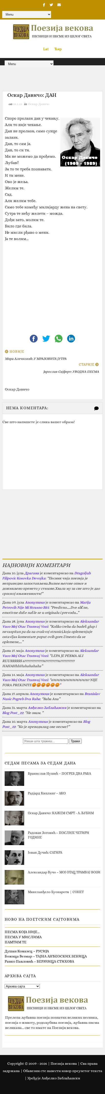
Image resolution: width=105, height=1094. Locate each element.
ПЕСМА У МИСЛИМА (23, 937)
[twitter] (51, 5)
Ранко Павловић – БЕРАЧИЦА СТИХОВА (39, 961)
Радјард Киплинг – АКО (47, 793)
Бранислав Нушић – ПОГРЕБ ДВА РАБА (59, 773)
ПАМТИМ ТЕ (15, 942)
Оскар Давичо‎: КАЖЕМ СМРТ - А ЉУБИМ (61, 813)
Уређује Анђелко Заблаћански (53, 1078)
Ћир (58, 49)
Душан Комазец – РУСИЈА (27, 951)
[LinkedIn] (71, 338)
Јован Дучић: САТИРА (45, 852)
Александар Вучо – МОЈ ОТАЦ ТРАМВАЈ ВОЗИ (64, 872)
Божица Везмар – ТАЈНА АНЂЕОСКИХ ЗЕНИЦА (46, 956)
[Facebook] (34, 338)
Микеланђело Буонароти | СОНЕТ (56, 892)
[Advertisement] (52, 284)
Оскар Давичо (38, 104)
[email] (59, 5)
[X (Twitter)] (46, 338)
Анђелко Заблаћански (47, 707)
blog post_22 (12, 713)
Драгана (31, 573)
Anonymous (35, 602)
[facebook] (44, 5)
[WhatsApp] (59, 338)
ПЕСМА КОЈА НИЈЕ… (22, 932)
